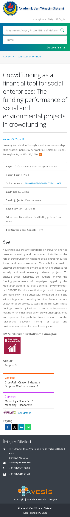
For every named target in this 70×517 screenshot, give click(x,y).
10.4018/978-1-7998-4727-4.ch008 (43, 183)
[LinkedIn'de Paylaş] (21, 427)
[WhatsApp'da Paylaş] (28, 427)
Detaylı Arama (56, 47)
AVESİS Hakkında (36, 499)
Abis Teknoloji (31, 512)
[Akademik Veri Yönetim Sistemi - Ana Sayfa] (11, 8)
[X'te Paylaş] (15, 427)
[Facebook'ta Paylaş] (8, 427)
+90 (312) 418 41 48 (19, 474)
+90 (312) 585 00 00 (19, 468)
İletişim (53, 499)
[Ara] (62, 30)
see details (24, 413)
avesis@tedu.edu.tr (20, 462)
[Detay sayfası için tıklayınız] (12, 345)
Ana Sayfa (8, 56)
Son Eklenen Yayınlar (29, 56)
